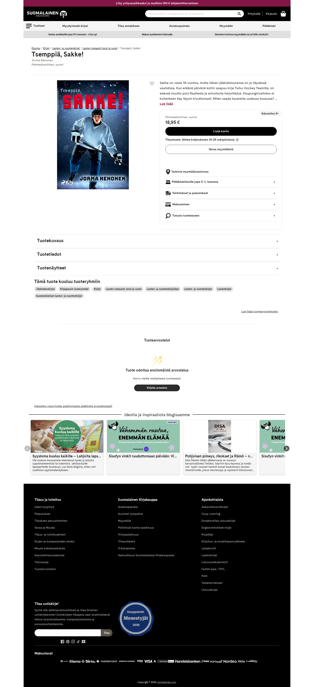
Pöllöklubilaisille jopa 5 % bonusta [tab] (195, 181)
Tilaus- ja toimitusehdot (50, 534)
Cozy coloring (211, 514)
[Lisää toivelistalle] (152, 83)
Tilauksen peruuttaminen (51, 520)
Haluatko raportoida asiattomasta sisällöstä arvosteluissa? (73, 406)
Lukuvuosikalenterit (215, 562)
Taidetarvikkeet (212, 583)
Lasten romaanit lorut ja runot (100, 48)
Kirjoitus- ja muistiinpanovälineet (223, 541)
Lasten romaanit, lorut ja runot (123, 289)
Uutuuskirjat (210, 589)
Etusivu (36, 48)
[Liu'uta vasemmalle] (27, 448)
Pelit (205, 576)
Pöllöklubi (269, 26)
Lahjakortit (209, 548)
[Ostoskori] (283, 13)
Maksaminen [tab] (181, 204)
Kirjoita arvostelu (157, 387)
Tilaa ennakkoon (129, 26)
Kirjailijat (207, 534)
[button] (35, 26)
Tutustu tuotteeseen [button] (185, 215)
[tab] (157, 241)
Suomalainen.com (166, 682)
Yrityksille (253, 13)
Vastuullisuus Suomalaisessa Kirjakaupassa (146, 555)
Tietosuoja (42, 562)
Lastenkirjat (224, 289)
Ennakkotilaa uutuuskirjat (219, 520)
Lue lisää (166, 104)
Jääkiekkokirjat (45, 289)
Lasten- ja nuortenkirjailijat (163, 289)
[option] (73, 34)
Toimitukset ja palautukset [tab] (190, 193)
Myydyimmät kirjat (75, 26)
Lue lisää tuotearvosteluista (259, 311)
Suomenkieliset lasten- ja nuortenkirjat (59, 295)
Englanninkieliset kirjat (217, 527)
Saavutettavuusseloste (50, 555)
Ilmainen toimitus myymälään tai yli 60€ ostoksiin (241, 34)
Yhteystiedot (126, 541)
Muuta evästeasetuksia (50, 548)
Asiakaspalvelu (179, 26)
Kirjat (46, 48)
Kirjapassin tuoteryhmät (74, 289)
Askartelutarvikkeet (215, 507)
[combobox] (194, 13)
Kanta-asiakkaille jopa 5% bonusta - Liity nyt (73, 34)
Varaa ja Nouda (45, 527)
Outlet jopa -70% (213, 569)
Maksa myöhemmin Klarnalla (157, 34)
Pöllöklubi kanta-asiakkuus (136, 527)
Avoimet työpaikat (130, 514)
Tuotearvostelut (45, 569)
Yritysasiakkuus (128, 534)
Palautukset (42, 514)
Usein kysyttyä (44, 507)
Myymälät (226, 26)
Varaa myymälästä (221, 149)
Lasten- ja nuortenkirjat (66, 48)
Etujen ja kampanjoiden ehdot (55, 541)
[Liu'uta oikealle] (286, 448)
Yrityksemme (126, 548)
